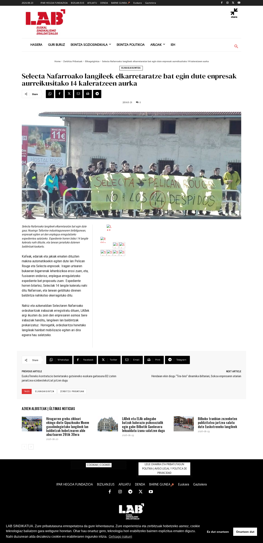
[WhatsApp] (50, 94)
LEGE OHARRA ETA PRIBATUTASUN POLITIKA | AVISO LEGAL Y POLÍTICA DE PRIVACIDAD (164, 468)
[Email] (78, 94)
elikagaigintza (44, 391)
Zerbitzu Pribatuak (72, 62)
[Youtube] (238, 3)
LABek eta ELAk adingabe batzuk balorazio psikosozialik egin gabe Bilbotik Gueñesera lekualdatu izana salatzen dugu (143, 424)
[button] (236, 47)
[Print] (88, 94)
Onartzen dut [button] (245, 531)
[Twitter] (233, 3)
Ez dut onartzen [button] (218, 531)
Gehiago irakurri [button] (120, 536)
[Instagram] (227, 3)
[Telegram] (97, 94)
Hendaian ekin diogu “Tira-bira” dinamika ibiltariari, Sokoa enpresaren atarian (196, 376)
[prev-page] (24, 446)
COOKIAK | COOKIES (99, 465)
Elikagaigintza (92, 62)
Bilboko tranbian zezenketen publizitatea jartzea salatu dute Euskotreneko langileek (217, 422)
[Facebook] (221, 3)
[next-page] (30, 446)
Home (57, 62)
